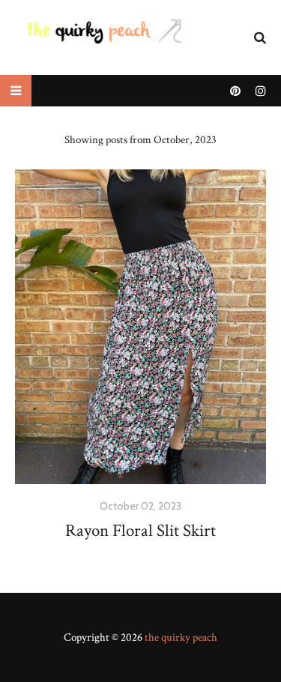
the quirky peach (181, 637)
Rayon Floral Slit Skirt (140, 530)
